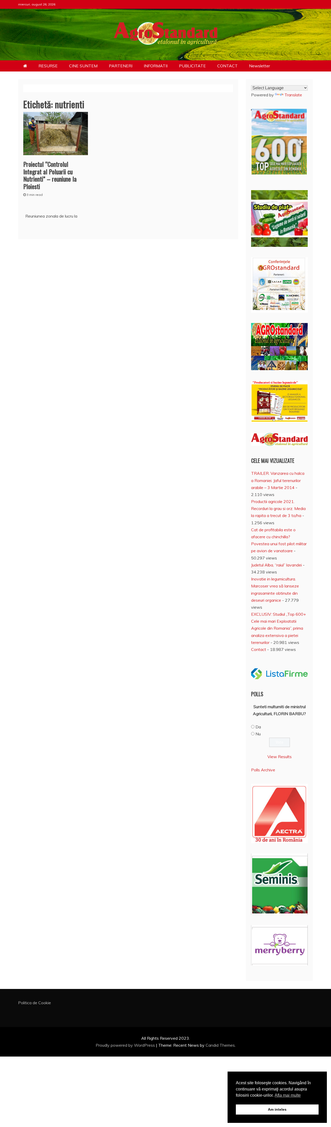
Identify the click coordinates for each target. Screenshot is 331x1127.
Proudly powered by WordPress (126, 1045)
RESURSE (48, 65)
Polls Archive (263, 769)
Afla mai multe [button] (288, 1095)
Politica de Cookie (34, 1002)
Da (258, 726)
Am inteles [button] (277, 1109)
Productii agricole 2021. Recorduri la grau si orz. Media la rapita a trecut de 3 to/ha (278, 508)
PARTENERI (120, 65)
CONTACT (227, 65)
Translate (293, 94)
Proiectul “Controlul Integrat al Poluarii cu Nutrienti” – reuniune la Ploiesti (50, 175)
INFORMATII (156, 65)
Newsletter (259, 65)
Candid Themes (220, 1045)
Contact (258, 649)
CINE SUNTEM (83, 65)
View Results (279, 756)
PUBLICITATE (192, 65)
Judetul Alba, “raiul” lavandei (276, 565)
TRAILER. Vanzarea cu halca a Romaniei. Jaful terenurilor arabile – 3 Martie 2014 (277, 480)
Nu (258, 733)
